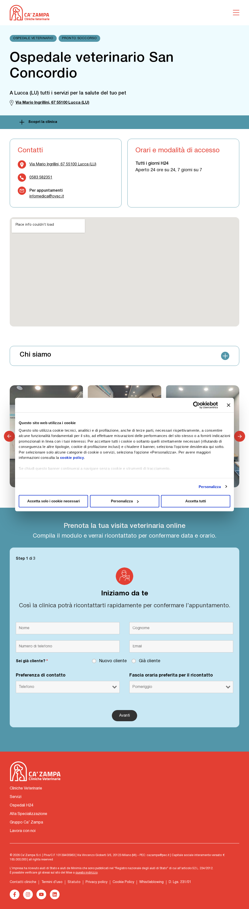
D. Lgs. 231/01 (180, 882)
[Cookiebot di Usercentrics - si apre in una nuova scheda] (196, 405)
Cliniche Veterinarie (26, 788)
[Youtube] (41, 894)
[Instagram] (28, 894)
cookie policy (72, 457)
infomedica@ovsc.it (46, 196)
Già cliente (149, 661)
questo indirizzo (86, 872)
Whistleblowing (151, 882)
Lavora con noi (23, 831)
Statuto (74, 882)
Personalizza (210, 486)
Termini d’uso (51, 882)
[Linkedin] (55, 894)
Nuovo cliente (113, 661)
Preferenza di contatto (40, 675)
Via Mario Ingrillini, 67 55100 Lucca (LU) (62, 164)
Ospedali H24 (21, 805)
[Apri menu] (236, 12)
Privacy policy (96, 882)
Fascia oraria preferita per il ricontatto (171, 675)
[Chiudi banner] (228, 405)
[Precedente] (9, 436)
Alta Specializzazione (28, 814)
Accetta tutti (195, 501)
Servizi (15, 797)
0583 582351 (40, 177)
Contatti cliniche (23, 882)
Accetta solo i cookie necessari (53, 501)
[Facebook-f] (14, 894)
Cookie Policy (123, 882)
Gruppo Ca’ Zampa (26, 822)
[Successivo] (239, 436)
